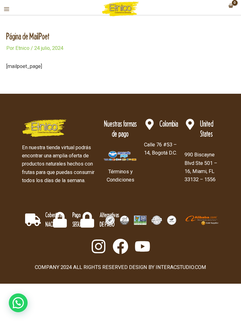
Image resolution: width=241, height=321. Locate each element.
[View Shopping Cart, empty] (231, 6)
